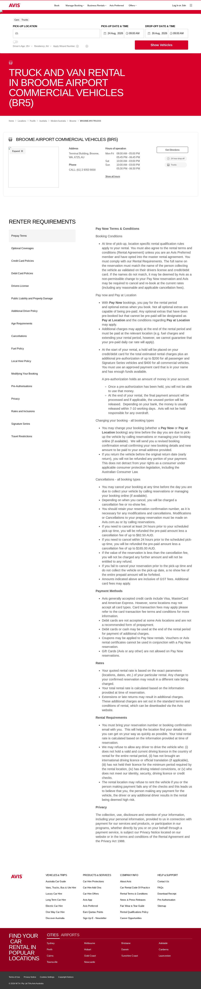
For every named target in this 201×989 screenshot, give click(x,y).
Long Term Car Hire (56, 899)
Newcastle (89, 962)
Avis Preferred (117, 5)
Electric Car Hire (54, 906)
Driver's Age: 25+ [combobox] (21, 46)
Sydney (51, 943)
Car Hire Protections (93, 881)
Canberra (163, 949)
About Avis (125, 881)
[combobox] (59, 33)
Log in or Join (179, 5)
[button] (42, 236)
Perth (49, 949)
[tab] (54, 935)
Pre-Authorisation (166, 899)
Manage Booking (74, 5)
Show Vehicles (161, 45)
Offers (132, 5)
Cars (16, 19)
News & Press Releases (133, 899)
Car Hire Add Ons (92, 887)
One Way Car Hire (55, 912)
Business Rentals (96, 5)
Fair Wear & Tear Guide (132, 906)
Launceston (165, 955)
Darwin (125, 949)
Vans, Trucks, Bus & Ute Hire (61, 887)
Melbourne (89, 943)
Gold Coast (90, 955)
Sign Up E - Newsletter (94, 918)
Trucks (25, 19)
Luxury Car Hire (54, 893)
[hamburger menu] (191, 5)
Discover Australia (55, 918)
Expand (16, 151)
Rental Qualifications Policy (134, 912)
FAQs (160, 887)
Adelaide (163, 943)
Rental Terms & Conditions (134, 893)
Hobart (87, 949)
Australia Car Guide (56, 881)
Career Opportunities (131, 918)
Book (56, 5)
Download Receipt (167, 893)
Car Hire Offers (91, 893)
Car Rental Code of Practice (135, 887)
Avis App (87, 899)
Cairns (50, 955)
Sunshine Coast (129, 955)
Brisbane (125, 943)
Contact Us (163, 881)
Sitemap (162, 906)
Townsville (52, 962)
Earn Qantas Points (93, 912)
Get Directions (172, 150)
